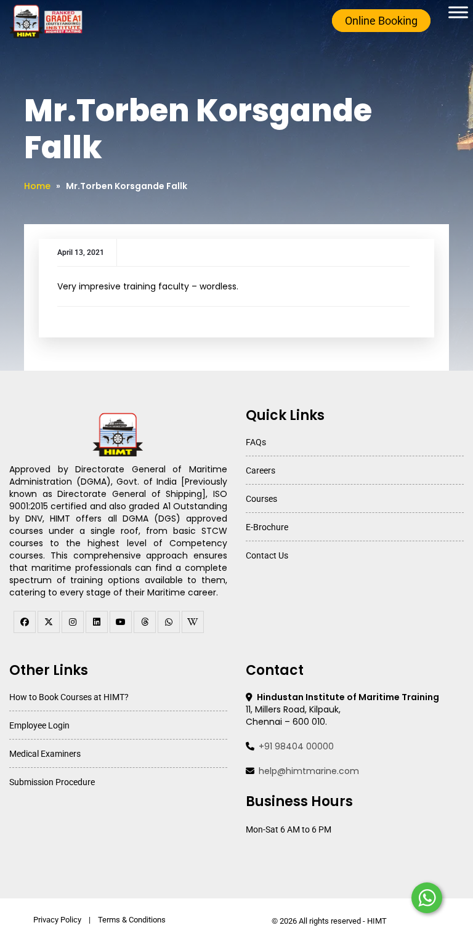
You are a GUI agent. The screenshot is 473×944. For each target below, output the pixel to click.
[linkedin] (97, 622)
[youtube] (121, 622)
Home (37, 186)
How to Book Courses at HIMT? (69, 697)
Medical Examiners (45, 754)
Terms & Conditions (132, 919)
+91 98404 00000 (296, 746)
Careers (260, 470)
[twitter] (49, 622)
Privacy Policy (57, 919)
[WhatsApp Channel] (169, 622)
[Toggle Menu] (458, 12)
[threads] (145, 622)
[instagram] (73, 622)
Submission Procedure (52, 782)
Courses (261, 499)
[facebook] (25, 622)
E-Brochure (267, 527)
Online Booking (381, 20)
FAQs (256, 442)
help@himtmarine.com (309, 771)
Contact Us (267, 555)
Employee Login (39, 725)
